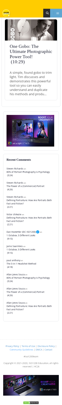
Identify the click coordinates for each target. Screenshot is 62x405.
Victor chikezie (14, 214)
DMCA (39, 349)
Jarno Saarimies (15, 246)
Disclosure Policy (46, 346)
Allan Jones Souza (16, 274)
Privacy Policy (12, 346)
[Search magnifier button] (48, 13)
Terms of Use (28, 346)
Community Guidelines (21, 349)
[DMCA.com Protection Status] (31, 402)
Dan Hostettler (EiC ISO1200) (21, 231)
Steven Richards (15, 168)
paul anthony (13, 260)
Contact (48, 349)
